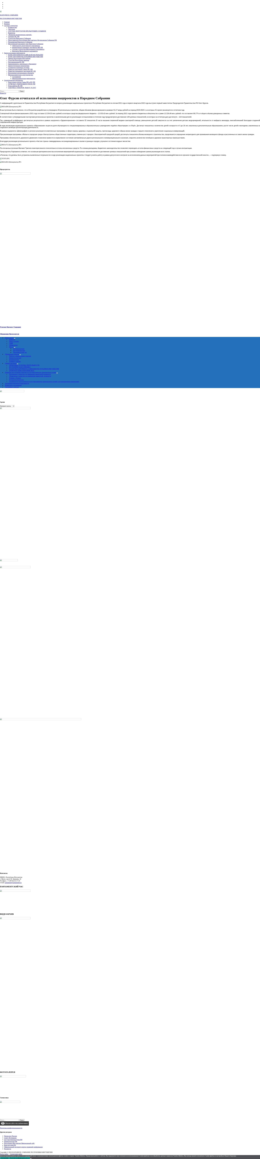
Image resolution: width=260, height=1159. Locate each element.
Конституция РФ (10, 1145)
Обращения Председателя (9, 334)
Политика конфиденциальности (11, 1128)
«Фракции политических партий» (20, 35)
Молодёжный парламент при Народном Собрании (25, 44)
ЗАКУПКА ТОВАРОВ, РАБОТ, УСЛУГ (22, 88)
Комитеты (11, 33)
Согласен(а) (4, 1158)
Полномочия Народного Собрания (20, 42)
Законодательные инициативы (18, 66)
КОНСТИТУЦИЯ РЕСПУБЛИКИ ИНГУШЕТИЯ (25, 56)
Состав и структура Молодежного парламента (28, 49)
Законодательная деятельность (14, 53)
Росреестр (7, 1149)
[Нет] (31, 1158)
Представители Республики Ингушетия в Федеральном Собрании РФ (32, 40)
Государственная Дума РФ (13, 1140)
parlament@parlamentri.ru (13, 883)
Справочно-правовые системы (18, 67)
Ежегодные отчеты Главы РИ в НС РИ (21, 82)
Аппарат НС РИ (13, 36)
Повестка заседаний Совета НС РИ (20, 69)
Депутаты (11, 29)
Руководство (12, 27)
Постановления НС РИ (16, 62)
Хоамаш (7, 24)
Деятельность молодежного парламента (26, 46)
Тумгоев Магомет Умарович (10, 327)
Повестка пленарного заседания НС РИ (22, 71)
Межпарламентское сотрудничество (20, 75)
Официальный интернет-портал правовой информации (23, 1147)
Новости (3, 93)
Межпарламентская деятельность (23, 78)
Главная (7, 22)
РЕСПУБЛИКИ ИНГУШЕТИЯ (11, 18)
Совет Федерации (10, 1138)
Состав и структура (11, 25)
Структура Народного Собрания (19, 38)
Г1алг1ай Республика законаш (18, 60)
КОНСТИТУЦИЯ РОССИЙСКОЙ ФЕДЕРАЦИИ (25, 55)
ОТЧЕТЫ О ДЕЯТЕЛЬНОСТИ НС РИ (21, 84)
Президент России (10, 1136)
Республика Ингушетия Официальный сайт (19, 1143)
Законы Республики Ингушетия (19, 58)
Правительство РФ (10, 1141)
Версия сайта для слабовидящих (16, 1123)
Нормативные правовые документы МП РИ (27, 47)
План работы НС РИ (15, 86)
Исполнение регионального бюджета (21, 73)
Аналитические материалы (13, 80)
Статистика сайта (16, 1154)
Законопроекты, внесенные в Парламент (22, 64)
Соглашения (16, 77)
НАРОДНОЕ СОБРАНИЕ (9, 15)
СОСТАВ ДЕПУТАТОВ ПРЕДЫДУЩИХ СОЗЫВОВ (27, 31)
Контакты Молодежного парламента (25, 51)
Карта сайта (4, 1154)
